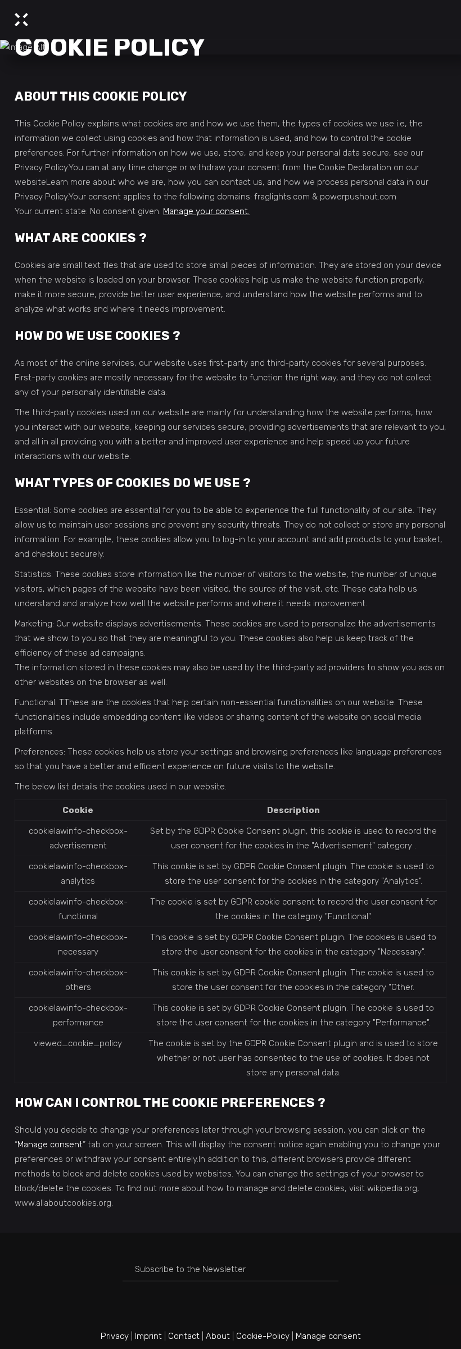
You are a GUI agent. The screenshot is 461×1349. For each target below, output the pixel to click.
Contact (184, 1336)
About (218, 1336)
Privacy (115, 1336)
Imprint (148, 1336)
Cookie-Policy (263, 1336)
